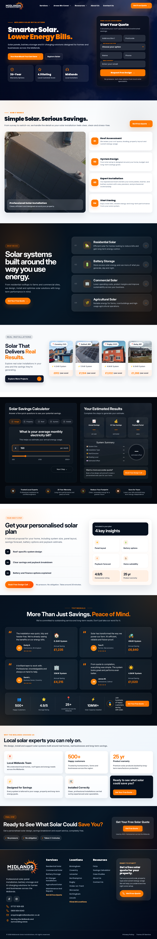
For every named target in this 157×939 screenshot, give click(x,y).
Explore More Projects (24, 379)
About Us (95, 5)
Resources (80, 5)
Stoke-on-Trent (76, 886)
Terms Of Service (143, 934)
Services (44, 5)
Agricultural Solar (54, 884)
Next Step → (62, 469)
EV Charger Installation (51, 879)
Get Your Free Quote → (124, 792)
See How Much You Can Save (25, 56)
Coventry (73, 870)
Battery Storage (53, 874)
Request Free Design (123, 72)
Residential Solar (53, 866)
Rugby (72, 882)
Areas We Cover (61, 5)
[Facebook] (9, 899)
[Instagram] (17, 899)
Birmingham (74, 866)
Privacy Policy (128, 934)
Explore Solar (53, 56)
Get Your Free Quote (18, 301)
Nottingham (74, 894)
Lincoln (72, 898)
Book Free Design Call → (134, 473)
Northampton (75, 878)
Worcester (74, 890)
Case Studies (99, 874)
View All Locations (78, 902)
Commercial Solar (54, 870)
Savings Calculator (101, 870)
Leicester (73, 874)
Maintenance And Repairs (54, 889)
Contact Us (108, 5)
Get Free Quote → (132, 828)
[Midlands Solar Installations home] (23, 866)
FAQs (95, 866)
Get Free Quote (141, 5)
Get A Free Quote (54, 895)
